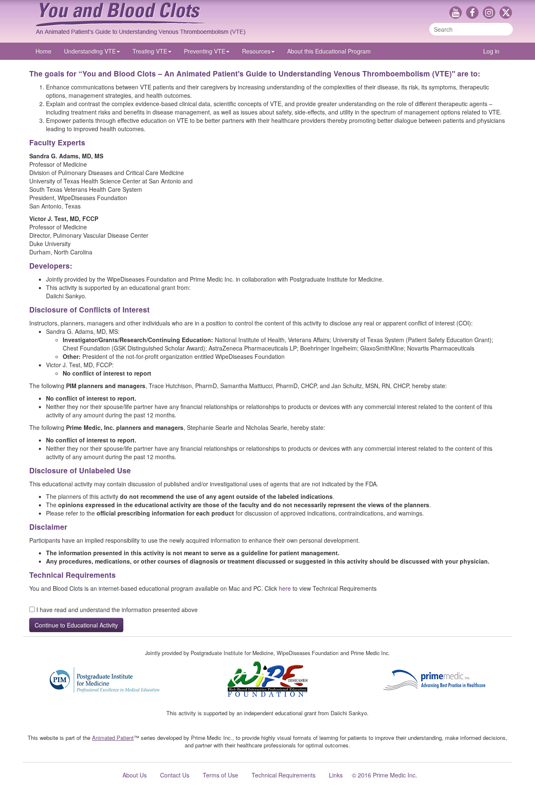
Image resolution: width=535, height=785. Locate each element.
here (285, 588)
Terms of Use (220, 775)
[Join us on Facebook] (474, 13)
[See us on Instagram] (491, 13)
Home (43, 51)
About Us (134, 775)
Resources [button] (256, 51)
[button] (92, 51)
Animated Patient (113, 738)
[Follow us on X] (505, 13)
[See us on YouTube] (457, 13)
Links (336, 775)
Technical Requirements (284, 775)
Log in (491, 51)
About (329, 51)
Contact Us (174, 775)
